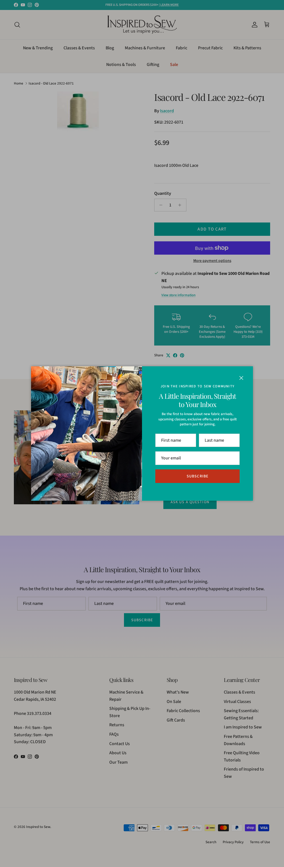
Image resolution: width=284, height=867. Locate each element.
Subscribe (197, 476)
